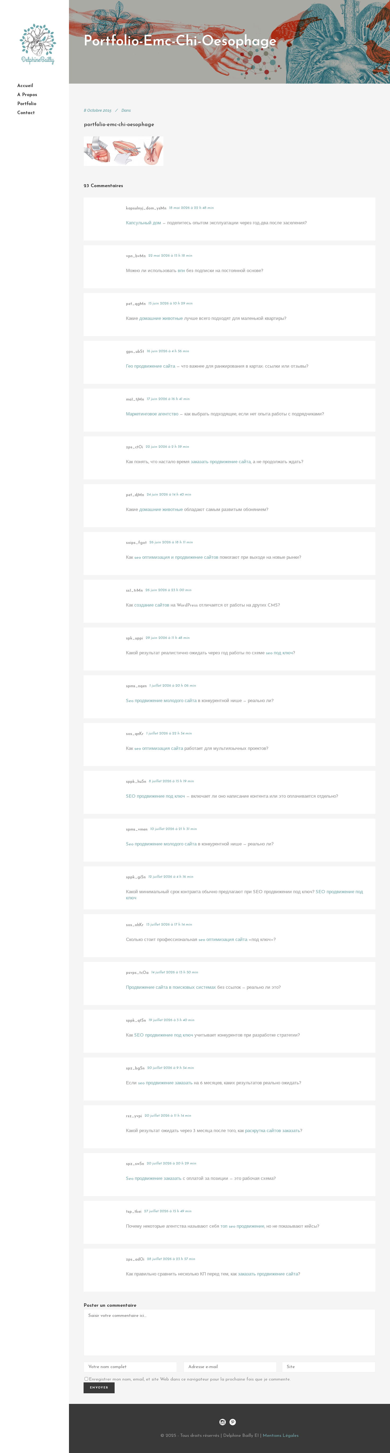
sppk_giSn (136, 877)
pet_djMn (135, 495)
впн (181, 271)
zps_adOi (135, 1260)
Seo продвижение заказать (153, 1178)
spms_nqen (136, 686)
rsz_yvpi (134, 1116)
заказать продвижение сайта (221, 462)
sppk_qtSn (136, 1021)
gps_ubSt (135, 352)
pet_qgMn (136, 304)
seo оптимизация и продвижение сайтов (176, 557)
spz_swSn (135, 1164)
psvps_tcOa (137, 973)
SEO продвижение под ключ (155, 796)
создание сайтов (151, 605)
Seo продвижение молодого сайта (161, 701)
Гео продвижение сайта (150, 366)
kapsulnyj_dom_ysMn (146, 208)
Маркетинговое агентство (152, 414)
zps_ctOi (134, 447)
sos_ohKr (135, 925)
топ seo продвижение (242, 1226)
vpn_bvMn (136, 256)
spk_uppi (134, 638)
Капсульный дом (143, 223)
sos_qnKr (135, 734)
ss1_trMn (134, 591)
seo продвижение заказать (165, 1083)
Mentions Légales (280, 1435)
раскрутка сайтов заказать (272, 1131)
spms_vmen (137, 830)
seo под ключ (279, 653)
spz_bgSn (135, 1069)
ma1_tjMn (135, 400)
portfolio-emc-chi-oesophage (119, 124)
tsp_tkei (133, 1212)
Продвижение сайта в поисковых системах (171, 987)
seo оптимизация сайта (158, 748)
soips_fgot (136, 543)
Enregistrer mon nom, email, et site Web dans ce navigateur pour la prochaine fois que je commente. (190, 1379)
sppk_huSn (136, 782)
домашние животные (161, 318)
